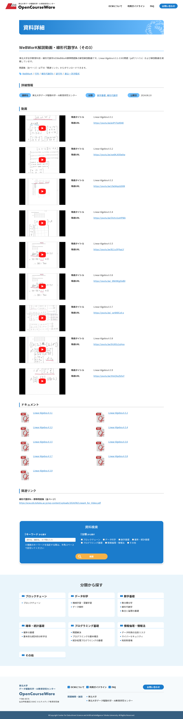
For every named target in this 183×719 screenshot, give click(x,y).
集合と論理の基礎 (130, 610)
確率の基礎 (28, 632)
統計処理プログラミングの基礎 (88, 640)
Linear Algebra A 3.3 (43, 427)
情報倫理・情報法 (116, 542)
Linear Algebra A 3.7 (43, 456)
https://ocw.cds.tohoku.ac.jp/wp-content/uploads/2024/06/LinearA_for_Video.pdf (60, 502)
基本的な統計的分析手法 (35, 636)
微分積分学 (127, 602)
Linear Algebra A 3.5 (43, 441)
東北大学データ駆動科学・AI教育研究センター (110, 700)
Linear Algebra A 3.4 (118, 427)
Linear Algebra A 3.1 (43, 412)
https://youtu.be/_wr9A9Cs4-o (109, 312)
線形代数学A (47, 73)
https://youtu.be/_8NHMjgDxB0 (109, 281)
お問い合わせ (168, 6)
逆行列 (59, 73)
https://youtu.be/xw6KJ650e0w (109, 154)
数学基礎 (101, 95)
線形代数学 (112, 95)
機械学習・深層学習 (82, 602)
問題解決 (77, 632)
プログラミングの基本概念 (85, 636)
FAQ (152, 6)
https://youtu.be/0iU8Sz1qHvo (109, 344)
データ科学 (110, 539)
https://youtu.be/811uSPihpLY (109, 249)
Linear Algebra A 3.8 (118, 456)
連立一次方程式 (72, 73)
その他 (133, 542)
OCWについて (115, 6)
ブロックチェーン (91, 539)
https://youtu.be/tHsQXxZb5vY (109, 375)
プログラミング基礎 (92, 542)
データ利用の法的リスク (133, 632)
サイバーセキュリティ (132, 636)
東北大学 (92, 696)
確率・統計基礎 (141, 539)
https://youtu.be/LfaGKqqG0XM (109, 186)
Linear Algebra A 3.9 (43, 470)
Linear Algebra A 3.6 (118, 441)
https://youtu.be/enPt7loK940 (109, 122)
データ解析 (78, 606)
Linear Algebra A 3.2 (118, 412)
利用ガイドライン (136, 6)
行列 (37, 73)
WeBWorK (27, 73)
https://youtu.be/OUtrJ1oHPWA (110, 217)
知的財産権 (127, 640)
